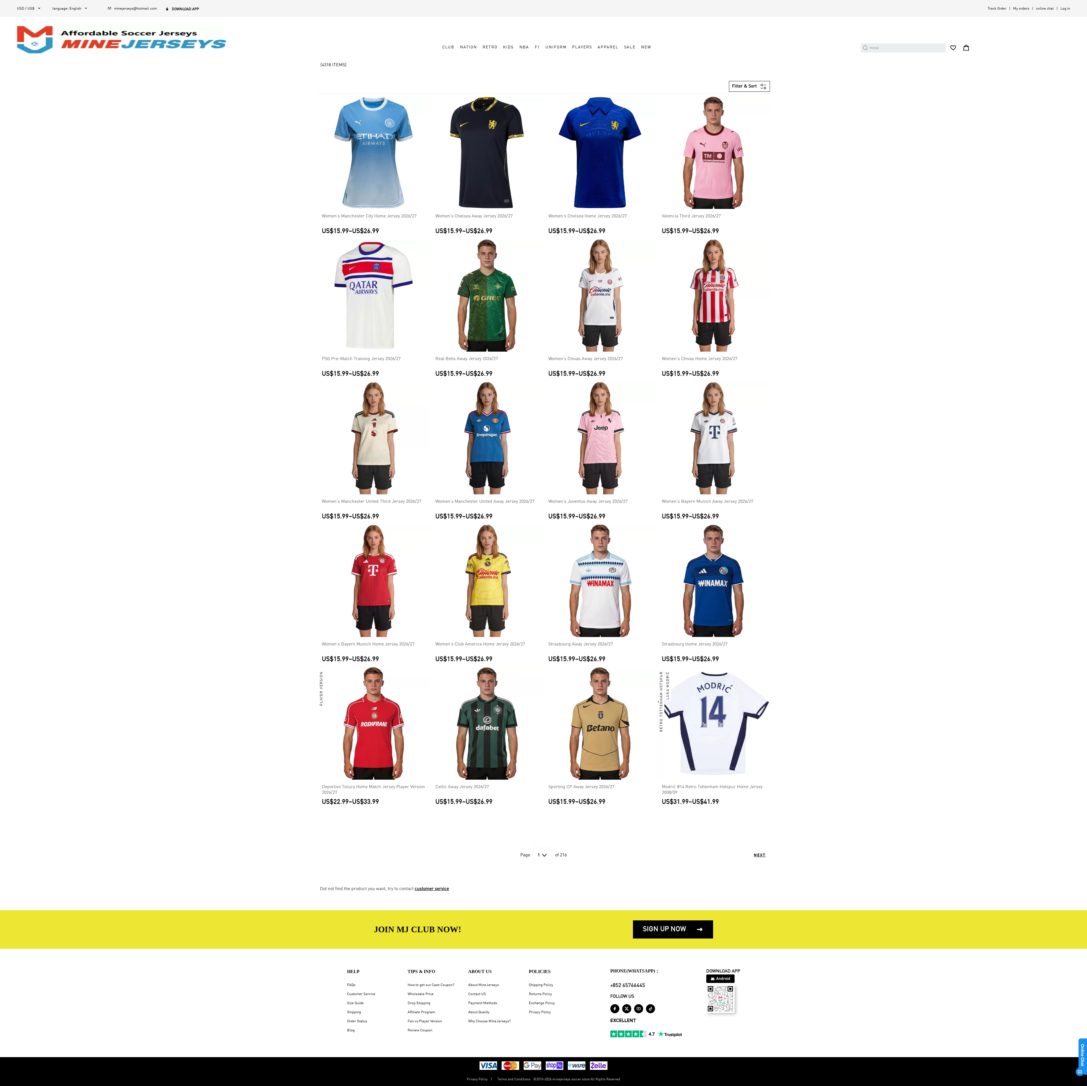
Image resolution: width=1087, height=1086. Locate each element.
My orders (1021, 8)
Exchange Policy (542, 1003)
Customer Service (361, 994)
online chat (1045, 8)
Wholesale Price (421, 994)
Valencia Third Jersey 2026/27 (691, 216)
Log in (1065, 8)
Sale (629, 47)
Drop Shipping (419, 1003)
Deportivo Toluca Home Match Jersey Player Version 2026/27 (373, 790)
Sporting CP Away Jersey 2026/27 (581, 787)
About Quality (478, 1012)
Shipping (354, 1012)
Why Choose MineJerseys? (489, 1021)
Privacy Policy (540, 1012)
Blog (351, 1030)
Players (582, 47)
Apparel (608, 47)
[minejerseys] (125, 39)
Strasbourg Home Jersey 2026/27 (694, 644)
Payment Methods (482, 1003)
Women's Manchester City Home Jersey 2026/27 (369, 216)
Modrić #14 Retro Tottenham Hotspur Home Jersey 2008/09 (712, 790)
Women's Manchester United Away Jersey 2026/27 (484, 501)
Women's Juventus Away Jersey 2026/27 (588, 501)
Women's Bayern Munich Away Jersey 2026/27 (707, 501)
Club (448, 47)
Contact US (477, 994)
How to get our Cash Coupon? (431, 985)
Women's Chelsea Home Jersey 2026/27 (587, 216)
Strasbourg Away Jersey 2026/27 (580, 644)
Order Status (357, 1021)
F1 (537, 47)
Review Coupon (420, 1030)
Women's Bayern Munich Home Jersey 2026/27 (368, 644)
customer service (432, 889)
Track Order (997, 8)
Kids (508, 47)
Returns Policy (540, 994)
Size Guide (355, 1003)
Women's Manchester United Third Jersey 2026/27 (371, 501)
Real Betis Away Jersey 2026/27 (466, 359)
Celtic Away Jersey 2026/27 (462, 787)
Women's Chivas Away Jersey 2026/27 (585, 359)
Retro (490, 47)
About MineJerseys (483, 985)
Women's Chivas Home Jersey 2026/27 (699, 359)
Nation (468, 47)
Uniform (555, 47)
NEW (646, 47)
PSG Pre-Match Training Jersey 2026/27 (361, 359)
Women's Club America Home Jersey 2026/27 (480, 644)
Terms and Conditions (513, 1079)
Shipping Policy (541, 985)
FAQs (351, 985)
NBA (524, 47)
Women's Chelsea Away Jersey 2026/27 (474, 216)
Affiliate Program (421, 1012)
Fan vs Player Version (425, 1021)
